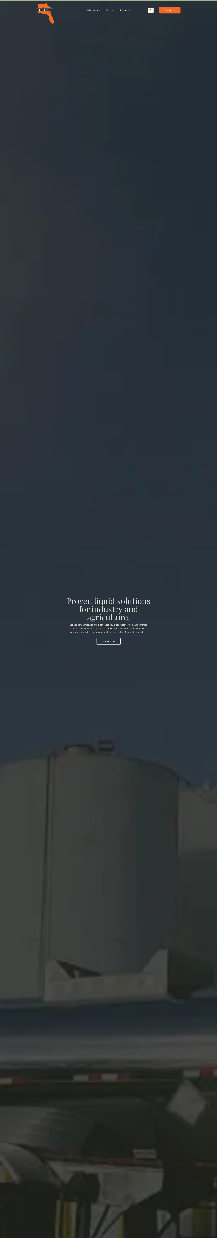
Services (110, 10)
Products (125, 10)
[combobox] (151, 10)
